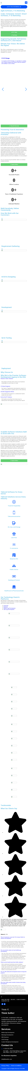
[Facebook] (2, 1004)
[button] (26, 2)
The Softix (22, 1068)
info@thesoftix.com (6, 1059)
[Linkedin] (5, 1004)
